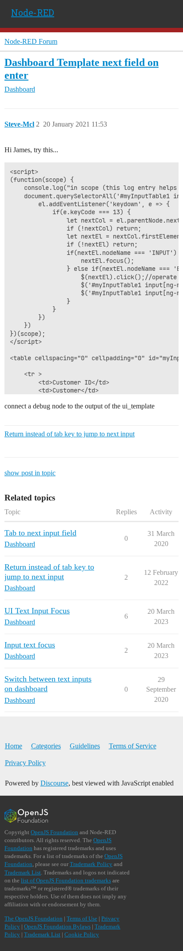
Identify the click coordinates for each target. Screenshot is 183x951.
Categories (46, 746)
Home (13, 746)
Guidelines (85, 746)
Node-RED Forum (30, 41)
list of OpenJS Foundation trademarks (66, 880)
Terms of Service (132, 746)
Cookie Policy (81, 934)
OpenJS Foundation (54, 832)
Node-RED (32, 12)
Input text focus (29, 644)
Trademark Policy (91, 864)
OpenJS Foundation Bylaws (57, 926)
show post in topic (30, 473)
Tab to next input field (40, 532)
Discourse (54, 783)
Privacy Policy (25, 762)
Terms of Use (82, 918)
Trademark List (22, 872)
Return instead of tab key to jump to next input (69, 434)
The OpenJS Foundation (33, 918)
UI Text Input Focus (37, 610)
